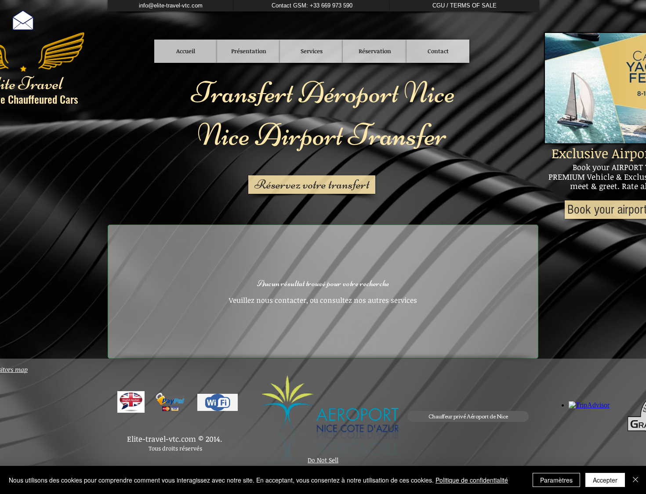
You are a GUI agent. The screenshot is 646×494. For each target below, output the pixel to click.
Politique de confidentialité (472, 480)
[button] (468, 416)
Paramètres (556, 480)
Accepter (605, 480)
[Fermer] (635, 480)
